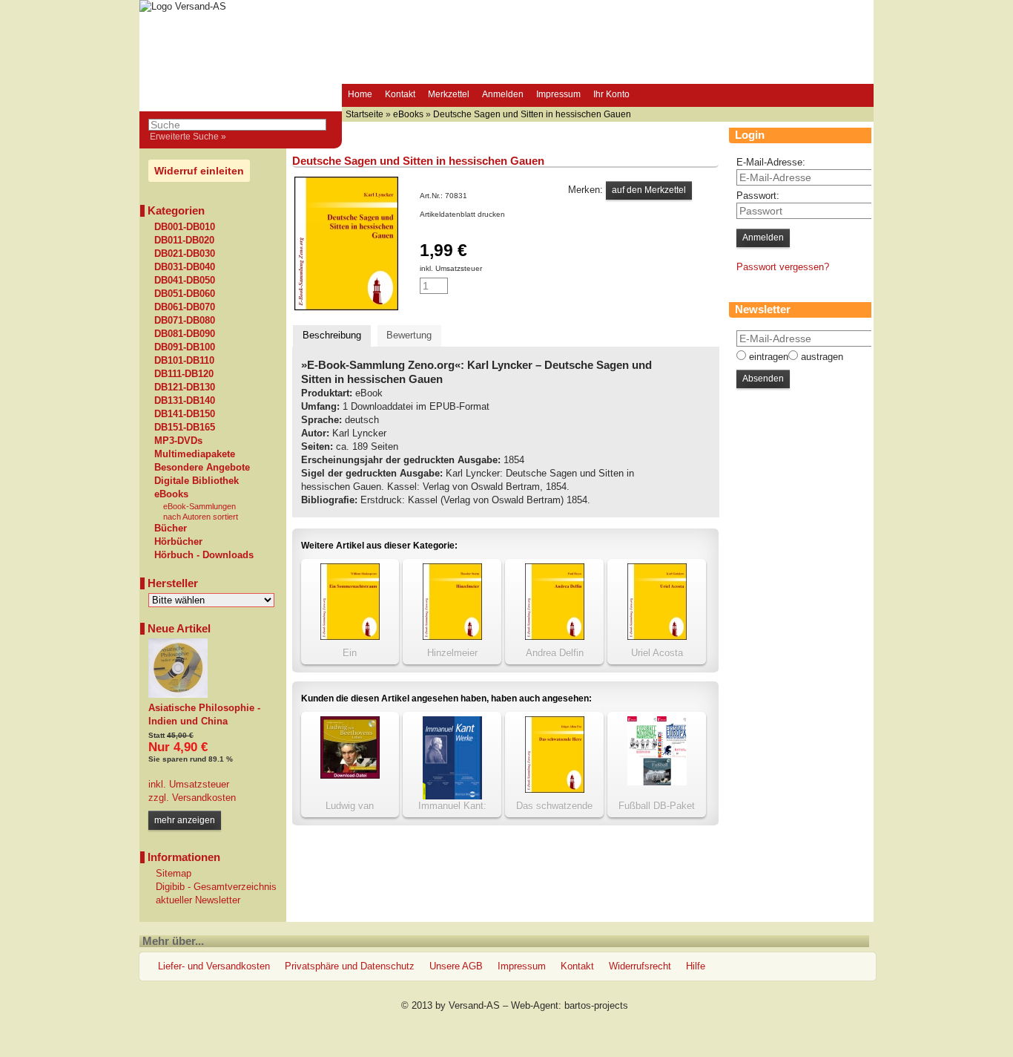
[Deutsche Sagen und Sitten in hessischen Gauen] (346, 306)
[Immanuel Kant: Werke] (452, 796)
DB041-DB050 (184, 280)
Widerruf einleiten (199, 171)
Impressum (558, 94)
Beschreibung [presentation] (332, 335)
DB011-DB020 (184, 240)
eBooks (171, 494)
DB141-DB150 (184, 414)
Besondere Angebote (202, 467)
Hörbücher (178, 542)
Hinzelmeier (452, 652)
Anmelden (503, 94)
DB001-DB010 (184, 227)
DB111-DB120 (184, 374)
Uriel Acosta (657, 652)
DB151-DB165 (184, 427)
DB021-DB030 (184, 254)
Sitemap (173, 873)
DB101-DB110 (184, 361)
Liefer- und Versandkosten (214, 966)
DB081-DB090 (184, 334)
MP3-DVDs (178, 441)
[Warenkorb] (649, 96)
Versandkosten (202, 797)
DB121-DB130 (184, 387)
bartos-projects (596, 1005)
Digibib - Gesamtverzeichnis (216, 886)
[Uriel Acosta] (657, 636)
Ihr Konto (611, 94)
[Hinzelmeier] (452, 636)
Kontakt (400, 94)
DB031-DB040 (184, 267)
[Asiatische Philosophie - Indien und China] (178, 694)
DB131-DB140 (184, 401)
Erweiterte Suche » (188, 136)
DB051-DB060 (184, 294)
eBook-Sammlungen (199, 506)
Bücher (170, 528)
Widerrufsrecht (640, 966)
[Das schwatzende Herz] (554, 789)
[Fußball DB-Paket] (657, 782)
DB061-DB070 (184, 307)
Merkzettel (448, 94)
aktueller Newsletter (198, 900)
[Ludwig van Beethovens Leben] (350, 775)
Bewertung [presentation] (409, 335)
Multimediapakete (194, 454)
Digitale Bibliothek (196, 481)
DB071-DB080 (184, 320)
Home (360, 94)
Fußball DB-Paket (656, 805)
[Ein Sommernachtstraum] (350, 636)
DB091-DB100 (184, 347)
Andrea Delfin (555, 652)
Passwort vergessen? (782, 266)
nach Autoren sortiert (200, 516)
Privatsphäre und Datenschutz (350, 966)
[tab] (332, 336)
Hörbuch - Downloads (204, 555)
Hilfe (695, 966)
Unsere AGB (456, 966)
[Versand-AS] (182, 6)
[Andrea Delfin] (554, 636)
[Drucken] (513, 214)
